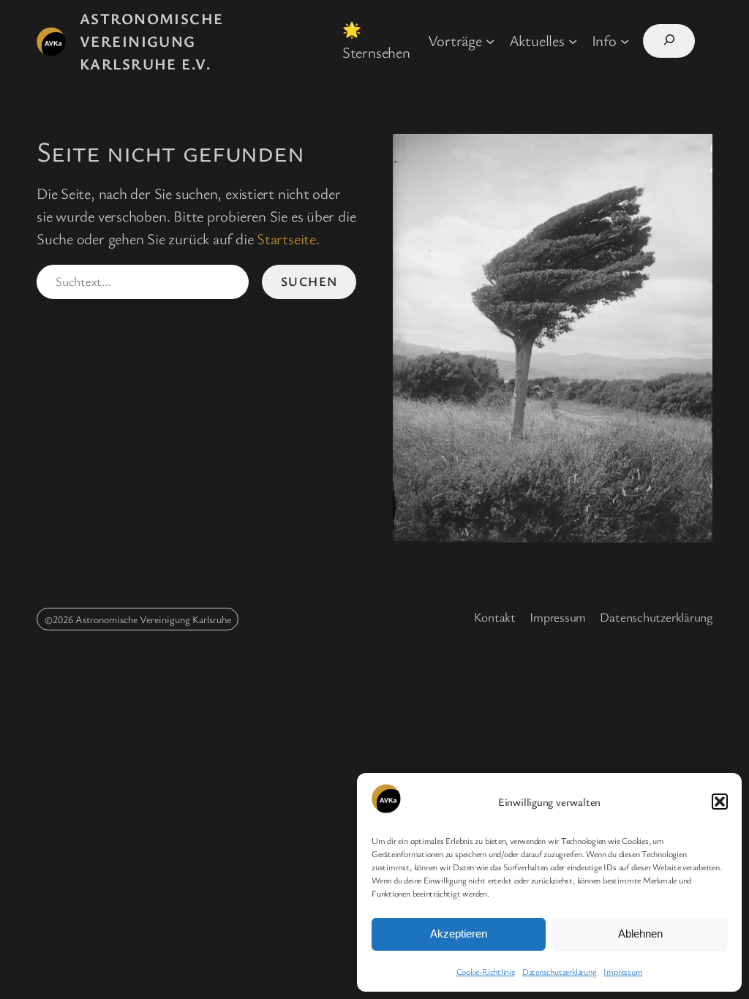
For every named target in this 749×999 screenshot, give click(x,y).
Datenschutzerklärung (559, 971)
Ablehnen (640, 933)
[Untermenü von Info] (624, 40)
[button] (719, 801)
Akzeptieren (458, 933)
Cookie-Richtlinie (485, 971)
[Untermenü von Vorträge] (490, 40)
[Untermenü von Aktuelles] (572, 40)
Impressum (622, 971)
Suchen (309, 281)
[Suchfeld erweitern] (669, 41)
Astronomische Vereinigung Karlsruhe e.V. (152, 41)
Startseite (286, 238)
